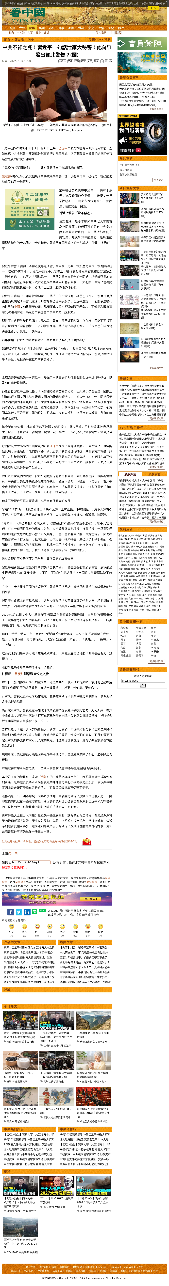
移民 (139, 595)
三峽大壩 (154, 543)
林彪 (120, 606)
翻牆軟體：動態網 (140, 1270)
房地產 (151, 572)
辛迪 (153, 655)
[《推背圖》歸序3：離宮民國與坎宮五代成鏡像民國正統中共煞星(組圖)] (129, 295)
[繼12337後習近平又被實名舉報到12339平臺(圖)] (129, 310)
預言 (136, 610)
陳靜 (138, 639)
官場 (32, 28)
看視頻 (124, 1270)
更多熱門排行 (156, 467)
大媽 (163, 576)
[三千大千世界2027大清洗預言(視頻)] (56, 1177)
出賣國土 (144, 543)
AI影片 (103, 1081)
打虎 (148, 561)
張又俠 (136, 543)
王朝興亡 (90, 1041)
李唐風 (155, 639)
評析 (46, 32)
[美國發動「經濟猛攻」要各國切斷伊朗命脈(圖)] (129, 194)
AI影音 (96, 1081)
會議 (50, 914)
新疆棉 (121, 546)
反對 (56, 1081)
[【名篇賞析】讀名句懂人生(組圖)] (129, 324)
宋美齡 (152, 602)
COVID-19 (12, 1252)
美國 (42, 28)
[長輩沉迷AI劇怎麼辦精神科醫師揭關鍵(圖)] (93, 1052)
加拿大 (127, 569)
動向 (11, 32)
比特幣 (129, 572)
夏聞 (153, 635)
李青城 (155, 647)
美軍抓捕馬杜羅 (128, 174)
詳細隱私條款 (33, 7)
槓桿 (148, 569)
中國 (17, 306)
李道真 (140, 631)
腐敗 (138, 561)
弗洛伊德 (135, 550)
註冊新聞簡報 (129, 669)
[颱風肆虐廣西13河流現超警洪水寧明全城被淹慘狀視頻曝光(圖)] (20, 1088)
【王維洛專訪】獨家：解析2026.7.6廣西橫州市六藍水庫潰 (93, 1202)
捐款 (53, 1267)
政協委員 (84, 1121)
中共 (108, 910)
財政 (163, 572)
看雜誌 (69, 1270)
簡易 (153, 627)
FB (162, 565)
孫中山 (137, 602)
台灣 (138, 576)
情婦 (133, 561)
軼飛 (123, 635)
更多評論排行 (156, 521)
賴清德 (151, 535)
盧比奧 (158, 535)
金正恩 (159, 550)
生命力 (72, 914)
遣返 (160, 595)
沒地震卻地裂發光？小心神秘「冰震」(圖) (142, 410)
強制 (61, 1081)
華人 (134, 595)
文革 (159, 610)
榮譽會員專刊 (129, 77)
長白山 (156, 587)
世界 (81, 28)
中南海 (21, 32)
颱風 (9, 1121)
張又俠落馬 (126, 169)
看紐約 (92, 1270)
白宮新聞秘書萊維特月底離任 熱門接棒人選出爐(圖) (153, 342)
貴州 (46, 1081)
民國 (120, 602)
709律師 (135, 583)
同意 (153, 7)
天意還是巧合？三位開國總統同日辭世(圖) (142, 88)
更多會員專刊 (156, 109)
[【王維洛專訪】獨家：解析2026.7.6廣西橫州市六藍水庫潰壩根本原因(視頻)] (93, 1177)
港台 (52, 28)
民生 (141, 598)
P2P (145, 580)
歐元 (135, 572)
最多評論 (130, 474)
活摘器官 (122, 587)
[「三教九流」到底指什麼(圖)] (56, 1088)
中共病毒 (24, 1252)
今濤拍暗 (141, 627)
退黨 (162, 546)
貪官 (128, 561)
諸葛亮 (142, 606)
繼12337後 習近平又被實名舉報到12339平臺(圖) (153, 314)
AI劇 (89, 1081)
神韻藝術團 (43, 1270)
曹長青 (140, 655)
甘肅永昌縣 (101, 1041)
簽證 (120, 598)
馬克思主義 (60, 914)
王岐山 (121, 554)
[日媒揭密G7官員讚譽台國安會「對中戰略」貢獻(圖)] (129, 281)
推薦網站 (15, 1270)
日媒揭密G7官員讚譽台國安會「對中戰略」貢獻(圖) (153, 285)
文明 (57, 1207)
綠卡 (136, 598)
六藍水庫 (96, 1210)
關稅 (135, 554)
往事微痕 (132, 565)
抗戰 (131, 602)
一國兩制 (122, 565)
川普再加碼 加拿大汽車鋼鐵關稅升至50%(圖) (152, 212)
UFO (142, 550)
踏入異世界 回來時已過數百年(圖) (137, 96)
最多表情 (154, 474)
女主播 (122, 595)
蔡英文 (144, 576)
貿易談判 (160, 554)
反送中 (121, 561)
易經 (148, 606)
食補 (14, 1081)
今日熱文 (10, 1006)
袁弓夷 (139, 546)
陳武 (100, 1121)
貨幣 (158, 569)
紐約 (71, 28)
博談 (62, 28)
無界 (155, 1270)
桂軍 (126, 602)
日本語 (139, 1267)
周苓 (123, 639)
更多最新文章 (156, 418)
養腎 (9, 1081)
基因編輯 (157, 580)
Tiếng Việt (127, 1267)
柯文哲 (127, 550)
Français (114, 1267)
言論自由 (157, 591)
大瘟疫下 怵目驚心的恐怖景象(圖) (137, 442)
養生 (120, 613)
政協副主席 (109, 1121)
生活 (101, 28)
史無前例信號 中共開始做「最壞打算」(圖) (29, 972)
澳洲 (160, 598)
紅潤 (25, 1081)
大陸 (22, 28)
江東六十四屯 (134, 587)
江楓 (138, 651)
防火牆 (121, 583)
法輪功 (148, 583)
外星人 (148, 610)
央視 (128, 595)
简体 (70, 61)
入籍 (131, 598)
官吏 (38, 32)
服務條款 (77, 1267)
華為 (153, 550)
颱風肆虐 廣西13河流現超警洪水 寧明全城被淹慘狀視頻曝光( (20, 1113)
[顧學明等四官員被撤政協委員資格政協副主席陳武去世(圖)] (93, 1088)
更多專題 (158, 179)
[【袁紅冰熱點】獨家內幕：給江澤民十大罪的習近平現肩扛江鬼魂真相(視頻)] (56, 1012)
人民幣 (121, 572)
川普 (145, 535)
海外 (147, 598)
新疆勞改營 (147, 591)
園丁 (123, 643)
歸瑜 (153, 631)
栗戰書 (6, 176)
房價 (120, 580)
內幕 (30, 32)
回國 (126, 598)
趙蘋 (153, 643)
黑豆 (19, 1081)
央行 (138, 569)
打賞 (76, 61)
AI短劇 (83, 1081)
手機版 (62, 61)
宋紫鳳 (124, 627)
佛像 (82, 1041)
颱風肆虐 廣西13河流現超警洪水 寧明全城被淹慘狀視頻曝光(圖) (153, 227)
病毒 (120, 539)
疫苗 (120, 550)
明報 (44, 777)
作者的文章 (12, 942)
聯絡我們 (43, 1267)
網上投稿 (30, 1267)
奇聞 (111, 28)
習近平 (63, 148)
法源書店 (57, 1270)
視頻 (7, 1171)
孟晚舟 (129, 554)
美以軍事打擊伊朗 (129, 165)
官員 (79, 914)
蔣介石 (144, 602)
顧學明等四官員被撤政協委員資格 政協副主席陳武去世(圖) (93, 1113)
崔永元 (141, 558)
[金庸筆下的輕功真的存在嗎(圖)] (129, 353)
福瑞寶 (113, 1270)
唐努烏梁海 (147, 587)
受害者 (25, 1041)
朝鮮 (120, 569)
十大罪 (59, 1045)
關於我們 (64, 1267)
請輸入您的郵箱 (143, 676)
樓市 (158, 572)
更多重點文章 (156, 368)
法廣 (149, 565)
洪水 (51, 1207)
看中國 (159, 561)
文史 (91, 28)
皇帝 (136, 606)
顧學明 (93, 1121)
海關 (155, 595)
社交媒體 (156, 565)
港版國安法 (148, 546)
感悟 (126, 610)
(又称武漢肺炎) (135, 535)
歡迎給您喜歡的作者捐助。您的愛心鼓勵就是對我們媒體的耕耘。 (40, 841)
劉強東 (156, 576)
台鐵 (153, 539)
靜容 (138, 647)
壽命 (154, 610)
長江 (128, 546)
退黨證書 (80, 1270)
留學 (150, 595)
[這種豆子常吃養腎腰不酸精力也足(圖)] (20, 1052)
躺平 (84, 914)
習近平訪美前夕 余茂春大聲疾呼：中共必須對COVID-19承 (20, 1243)
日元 (140, 572)
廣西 (82, 1210)
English (102, 1267)
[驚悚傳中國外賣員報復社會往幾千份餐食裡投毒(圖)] (20, 1012)
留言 (83, 61)
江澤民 (54, 446)
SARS (138, 591)
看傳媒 (103, 1270)
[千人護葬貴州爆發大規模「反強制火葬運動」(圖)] (56, 1052)
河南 (9, 1041)
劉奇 (126, 606)
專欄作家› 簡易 (100, 39)
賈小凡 (124, 631)
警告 (96, 914)
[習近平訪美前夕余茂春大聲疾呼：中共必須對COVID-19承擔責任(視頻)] (20, 1219)
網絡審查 (156, 583)
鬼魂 (53, 1045)
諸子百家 (58, 1117)
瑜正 (123, 651)
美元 (153, 569)
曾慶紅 (19, 674)
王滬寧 (127, 558)
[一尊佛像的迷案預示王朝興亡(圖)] (93, 1012)
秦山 (123, 647)
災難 (62, 1207)
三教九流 (48, 1117)
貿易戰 (121, 543)
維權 (32, 1041)
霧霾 (150, 580)
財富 (120, 576)
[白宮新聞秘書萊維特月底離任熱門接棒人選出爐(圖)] (129, 338)
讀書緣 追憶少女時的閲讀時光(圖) (137, 105)
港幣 (145, 572)
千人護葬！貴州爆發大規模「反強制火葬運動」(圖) (153, 270)
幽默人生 (156, 606)
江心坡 (131, 591)
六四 (157, 546)
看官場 (19, 39)
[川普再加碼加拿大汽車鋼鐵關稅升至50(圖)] (129, 208)
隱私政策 (90, 1267)
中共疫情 (34, 1252)
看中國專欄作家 (131, 621)
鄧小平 (159, 602)
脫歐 (133, 569)
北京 (150, 576)
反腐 (143, 561)
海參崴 (132, 576)
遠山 (138, 635)
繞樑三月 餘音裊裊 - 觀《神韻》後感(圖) (141, 402)
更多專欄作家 (156, 661)
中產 (126, 576)
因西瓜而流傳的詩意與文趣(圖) (136, 84)
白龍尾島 (122, 591)
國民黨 (147, 539)
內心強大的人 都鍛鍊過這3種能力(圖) (139, 455)
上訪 (141, 583)
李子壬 (155, 651)
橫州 (88, 1210)
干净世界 (28, 1270)
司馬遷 (66, 1117)
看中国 (29, 15)
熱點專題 (126, 158)
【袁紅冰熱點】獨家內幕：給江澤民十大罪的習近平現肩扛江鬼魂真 (56, 1037)
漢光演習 (138, 539)
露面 (90, 914)
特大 (96, 61)
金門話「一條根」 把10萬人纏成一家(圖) (141, 398)
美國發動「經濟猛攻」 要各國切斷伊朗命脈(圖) (153, 198)
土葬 (51, 1081)
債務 (143, 569)
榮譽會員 (20, 882)
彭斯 (147, 554)
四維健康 (125, 655)
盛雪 (138, 643)
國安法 (159, 539)
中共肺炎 (122, 535)
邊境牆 (141, 554)
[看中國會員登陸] (142, 43)
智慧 (120, 610)
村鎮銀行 (16, 1041)
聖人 (46, 1207)
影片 (121, 28)
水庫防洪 (107, 1210)
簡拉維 (26, 1121)
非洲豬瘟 (133, 580)
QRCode (53, 910)
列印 (90, 61)
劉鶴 (120, 558)
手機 (131, 610)
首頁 (12, 28)
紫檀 (19, 1121)
